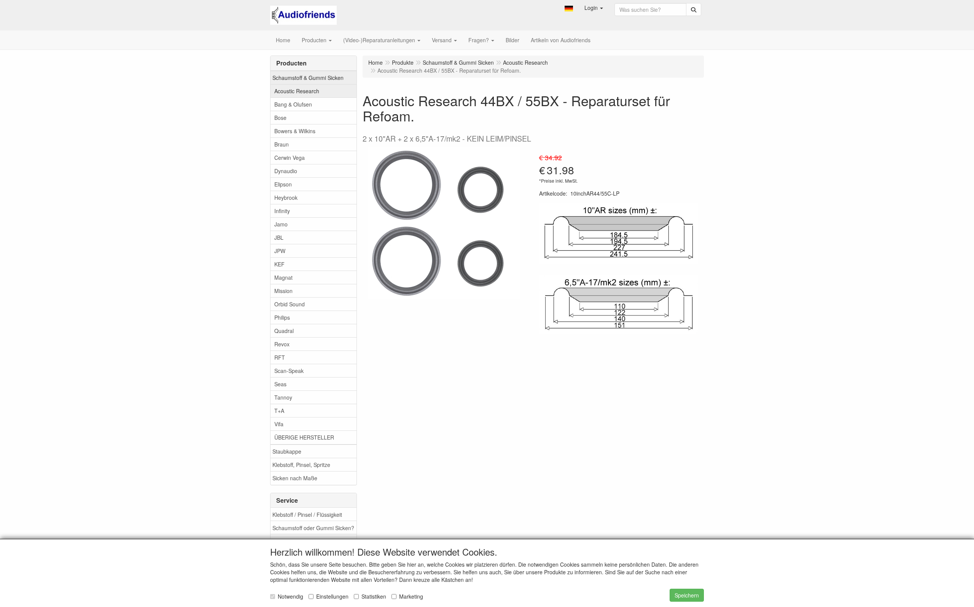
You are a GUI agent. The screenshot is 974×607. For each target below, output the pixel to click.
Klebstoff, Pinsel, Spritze (301, 464)
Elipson (283, 184)
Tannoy (283, 397)
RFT (279, 357)
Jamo (281, 224)
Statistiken (373, 596)
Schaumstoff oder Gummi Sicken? (313, 528)
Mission (283, 291)
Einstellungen (332, 596)
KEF (279, 264)
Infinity (282, 211)
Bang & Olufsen (293, 104)
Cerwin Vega (289, 157)
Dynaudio (285, 171)
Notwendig (290, 596)
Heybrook (286, 197)
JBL (278, 237)
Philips (282, 317)
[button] (569, 7)
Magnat (283, 277)
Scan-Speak (289, 370)
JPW (279, 251)
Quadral (284, 331)
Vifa (278, 424)
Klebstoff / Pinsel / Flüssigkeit (307, 514)
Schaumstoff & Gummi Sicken (308, 77)
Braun (281, 144)
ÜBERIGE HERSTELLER (304, 437)
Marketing (411, 596)
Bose (280, 117)
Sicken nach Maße (294, 478)
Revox (282, 344)
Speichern (687, 595)
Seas (280, 384)
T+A (279, 410)
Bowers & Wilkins (294, 131)
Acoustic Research (296, 91)
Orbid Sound (289, 304)
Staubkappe (286, 451)
